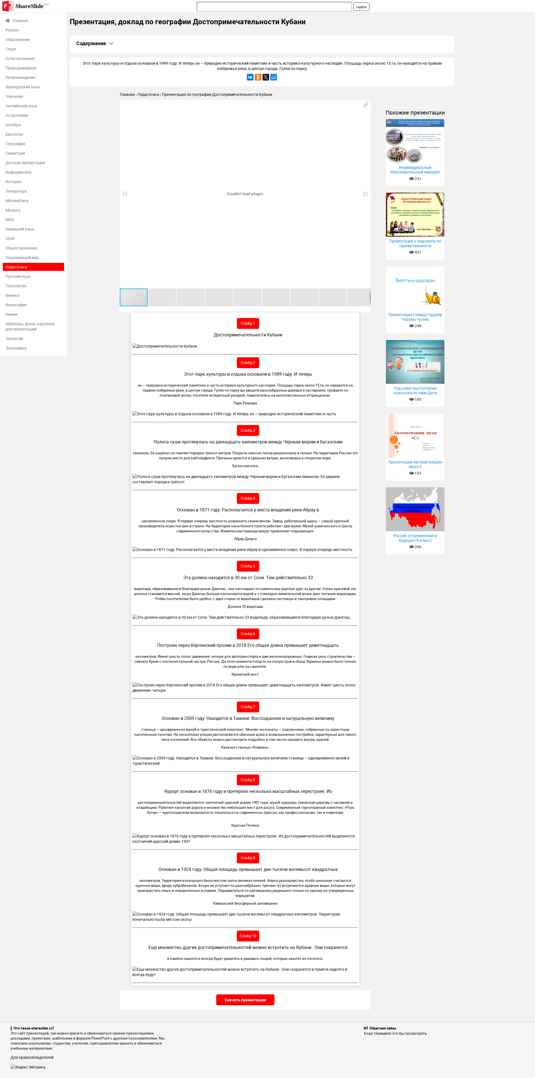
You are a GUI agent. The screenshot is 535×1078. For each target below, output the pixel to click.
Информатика (18, 172)
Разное (12, 30)
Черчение (14, 96)
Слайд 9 (248, 857)
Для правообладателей (32, 1057)
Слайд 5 (248, 566)
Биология (14, 134)
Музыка (13, 210)
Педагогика (16, 267)
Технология (16, 285)
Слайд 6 (248, 633)
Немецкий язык (20, 229)
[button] (365, 104)
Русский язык (18, 276)
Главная (20, 20)
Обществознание (21, 248)
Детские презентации (25, 162)
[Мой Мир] (273, 77)
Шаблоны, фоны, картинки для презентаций (30, 326)
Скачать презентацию (245, 999)
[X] (265, 77)
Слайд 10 (248, 935)
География (15, 143)
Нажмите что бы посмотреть (400, 1033)
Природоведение (21, 68)
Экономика (16, 348)
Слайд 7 (248, 706)
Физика (13, 295)
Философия (16, 304)
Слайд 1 (248, 323)
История (13, 181)
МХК (10, 219)
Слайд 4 (248, 498)
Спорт (11, 49)
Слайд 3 (248, 430)
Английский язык (22, 105)
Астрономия (17, 115)
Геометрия (15, 153)
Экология (14, 338)
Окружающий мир (22, 257)
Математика (17, 200)
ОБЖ (10, 238)
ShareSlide (31, 6)
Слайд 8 (248, 779)
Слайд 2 (248, 362)
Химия (12, 314)
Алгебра (13, 124)
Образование (18, 39)
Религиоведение (20, 77)
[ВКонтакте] (250, 77)
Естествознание (20, 58)
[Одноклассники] (258, 77)
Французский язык (23, 86)
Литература (16, 191)
